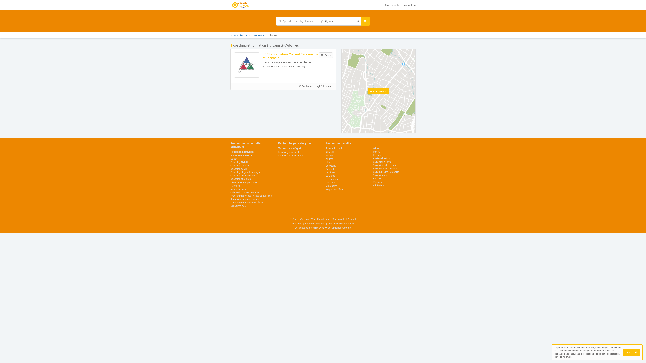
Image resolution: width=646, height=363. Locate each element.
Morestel (330, 182)
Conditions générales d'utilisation (308, 223)
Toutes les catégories (291, 148)
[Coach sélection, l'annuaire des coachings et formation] (241, 5)
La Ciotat (330, 172)
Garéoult (330, 169)
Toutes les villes (335, 148)
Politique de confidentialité (341, 223)
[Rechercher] (365, 21)
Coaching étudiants (240, 179)
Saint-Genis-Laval (382, 161)
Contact (352, 219)
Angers (329, 159)
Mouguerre (331, 186)
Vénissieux (378, 185)
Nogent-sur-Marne (335, 189)
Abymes (330, 155)
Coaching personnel (288, 152)
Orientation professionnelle (244, 192)
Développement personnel (243, 182)
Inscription (410, 5)
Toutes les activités (242, 151)
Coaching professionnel (242, 175)
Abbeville (330, 152)
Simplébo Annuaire (341, 227)
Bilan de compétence (241, 155)
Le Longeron (332, 179)
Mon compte (392, 5)
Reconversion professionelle (245, 199)
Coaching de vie (238, 169)
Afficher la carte (378, 91)
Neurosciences (238, 189)
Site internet (327, 86)
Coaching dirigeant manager (245, 172)
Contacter (307, 86)
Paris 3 (376, 151)
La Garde (330, 175)
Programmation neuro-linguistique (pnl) (251, 195)
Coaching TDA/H (239, 162)
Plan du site (323, 219)
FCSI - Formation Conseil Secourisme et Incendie (290, 56)
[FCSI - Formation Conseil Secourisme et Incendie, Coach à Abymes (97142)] (246, 65)
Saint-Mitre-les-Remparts (386, 172)
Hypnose (235, 185)
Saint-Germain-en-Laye (385, 165)
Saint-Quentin (380, 175)
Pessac (377, 155)
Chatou (329, 162)
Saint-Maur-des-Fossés (385, 168)
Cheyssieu (331, 165)
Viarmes (377, 182)
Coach (233, 158)
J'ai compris (631, 352)
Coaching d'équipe (239, 165)
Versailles (378, 178)
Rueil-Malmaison (381, 158)
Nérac (376, 148)
